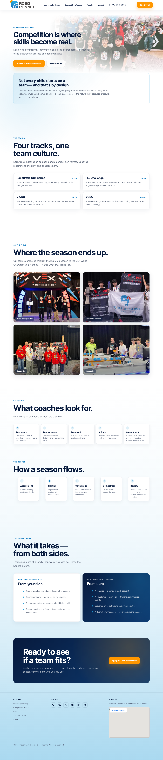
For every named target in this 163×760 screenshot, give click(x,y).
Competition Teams (73, 5)
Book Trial (145, 5)
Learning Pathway (52, 5)
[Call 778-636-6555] (53, 705)
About (101, 5)
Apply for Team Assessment (29, 63)
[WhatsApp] (66, 705)
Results (90, 5)
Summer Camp (19, 715)
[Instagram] (78, 705)
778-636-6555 (119, 5)
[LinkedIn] (85, 705)
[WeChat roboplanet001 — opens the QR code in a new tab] (59, 705)
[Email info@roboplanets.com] (72, 705)
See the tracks (56, 63)
